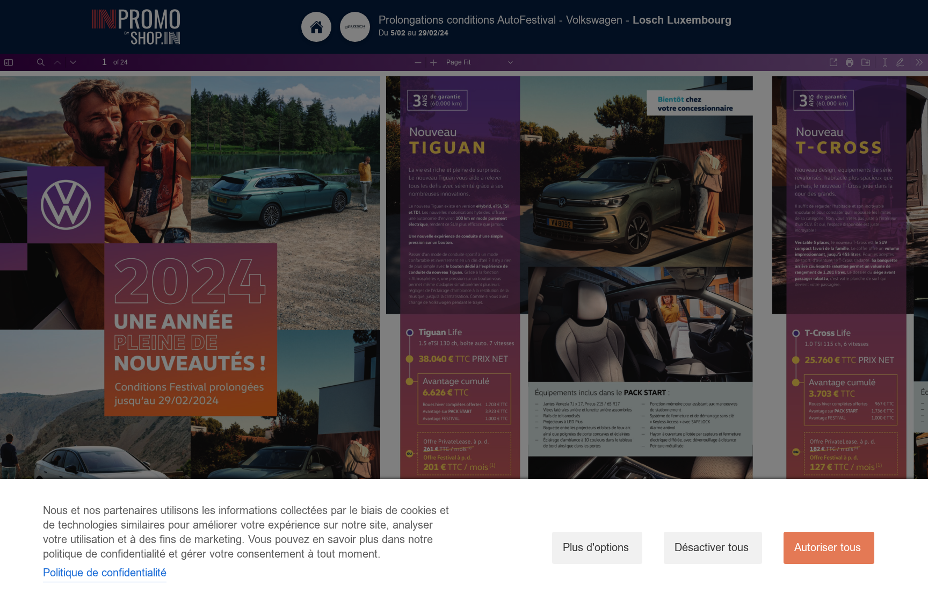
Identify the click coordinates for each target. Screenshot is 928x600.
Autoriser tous (827, 547)
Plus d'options (596, 547)
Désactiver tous (712, 547)
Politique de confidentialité (104, 573)
